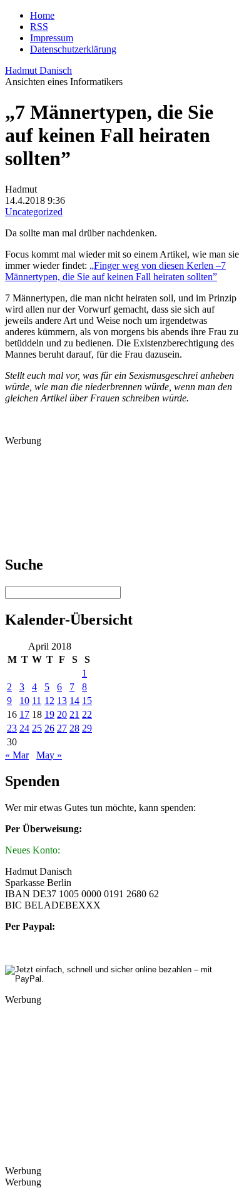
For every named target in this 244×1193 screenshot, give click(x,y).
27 (62, 728)
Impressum (51, 38)
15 (87, 700)
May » (49, 755)
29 (87, 728)
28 (74, 728)
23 (12, 728)
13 (62, 700)
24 (24, 728)
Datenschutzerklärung (73, 49)
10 (24, 700)
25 (37, 728)
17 (24, 714)
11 (36, 700)
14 (74, 700)
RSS (39, 26)
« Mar (17, 755)
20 (62, 714)
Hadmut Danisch (38, 70)
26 (49, 728)
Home (42, 15)
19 (49, 714)
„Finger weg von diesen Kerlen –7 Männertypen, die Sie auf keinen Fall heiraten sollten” (115, 271)
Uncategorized (34, 211)
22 (87, 714)
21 (74, 714)
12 (49, 700)
